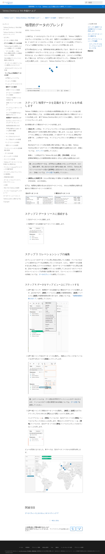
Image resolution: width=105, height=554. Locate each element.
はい (73, 528)
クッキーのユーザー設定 (66, 547)
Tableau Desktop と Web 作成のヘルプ (28, 18)
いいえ (79, 528)
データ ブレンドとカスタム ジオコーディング (41, 513)
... (42, 18)
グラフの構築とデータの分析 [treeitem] (13, 43)
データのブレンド (45, 274)
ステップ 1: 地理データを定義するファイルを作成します (95, 29)
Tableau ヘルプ (9, 18)
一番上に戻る (55, 520)
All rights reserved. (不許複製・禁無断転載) (28, 551)
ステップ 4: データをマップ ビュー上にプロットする (95, 46)
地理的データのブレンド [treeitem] (13, 117)
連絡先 (57, 547)
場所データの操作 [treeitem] (11, 87)
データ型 (50, 172)
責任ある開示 (45, 547)
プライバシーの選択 (78, 547)
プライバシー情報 (36, 547)
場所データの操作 (50, 18)
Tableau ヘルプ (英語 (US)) (50, 6)
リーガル (21, 547)
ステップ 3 (39, 151)
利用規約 (28, 547)
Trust (52, 547)
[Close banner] (103, 7)
